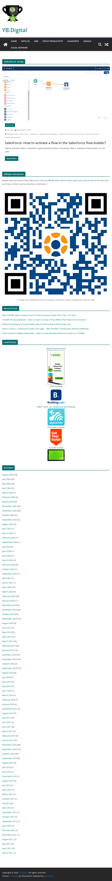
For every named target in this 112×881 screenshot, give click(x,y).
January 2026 (8, 501)
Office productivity (53, 41)
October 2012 (8, 817)
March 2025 (7, 533)
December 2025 (9, 506)
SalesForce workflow (12, 137)
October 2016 (8, 753)
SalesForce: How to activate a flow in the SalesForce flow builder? (55, 143)
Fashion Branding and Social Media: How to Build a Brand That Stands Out (36, 324)
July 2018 (6, 677)
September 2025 (9, 519)
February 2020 (8, 596)
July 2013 (6, 803)
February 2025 (8, 537)
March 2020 (7, 591)
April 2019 (6, 636)
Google (87, 41)
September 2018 (9, 668)
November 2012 (9, 812)
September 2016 (9, 758)
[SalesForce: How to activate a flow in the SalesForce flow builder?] (56, 93)
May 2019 (6, 632)
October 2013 (8, 799)
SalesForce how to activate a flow (71, 134)
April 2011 (6, 848)
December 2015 (9, 776)
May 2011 (6, 844)
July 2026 (6, 479)
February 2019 (8, 645)
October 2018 (8, 663)
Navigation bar (12, 134)
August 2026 (8, 474)
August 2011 (8, 839)
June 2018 (6, 681)
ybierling (10, 130)
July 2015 (6, 785)
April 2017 (6, 726)
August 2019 (8, 623)
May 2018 (6, 686)
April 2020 (6, 587)
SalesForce (34, 134)
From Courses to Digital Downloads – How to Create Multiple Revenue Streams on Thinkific (43, 333)
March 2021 (7, 582)
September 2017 (9, 708)
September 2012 (9, 821)
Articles (25, 41)
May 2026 (6, 483)
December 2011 (9, 835)
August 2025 (8, 524)
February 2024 (8, 564)
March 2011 (7, 853)
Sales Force (24, 134)
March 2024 (7, 560)
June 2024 (6, 551)
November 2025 (9, 510)
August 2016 (8, 762)
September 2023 (9, 573)
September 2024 (9, 542)
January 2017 (8, 740)
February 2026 (8, 497)
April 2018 (6, 690)
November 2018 (9, 659)
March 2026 (7, 492)
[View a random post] (106, 44)
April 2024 (6, 555)
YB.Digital (14, 30)
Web (36, 41)
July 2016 (6, 767)
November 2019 (9, 609)
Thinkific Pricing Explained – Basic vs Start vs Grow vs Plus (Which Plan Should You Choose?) (44, 319)
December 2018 (9, 654)
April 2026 (6, 488)
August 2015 (8, 781)
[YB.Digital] (5, 44)
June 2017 (6, 722)
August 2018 (8, 672)
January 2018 (8, 704)
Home (14, 41)
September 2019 (9, 618)
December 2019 (9, 605)
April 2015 (6, 790)
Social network (19, 47)
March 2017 (7, 731)
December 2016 (9, 744)
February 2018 (8, 699)
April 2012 (6, 826)
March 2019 (7, 641)
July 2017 (6, 717)
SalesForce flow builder (49, 134)
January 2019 (8, 650)
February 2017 (8, 735)
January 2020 (8, 600)
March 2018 (7, 695)
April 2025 (6, 528)
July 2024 (6, 546)
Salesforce (73, 41)
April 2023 (6, 578)
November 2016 (9, 749)
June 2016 (6, 771)
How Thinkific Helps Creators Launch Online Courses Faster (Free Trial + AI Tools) (39, 315)
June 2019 (6, 627)
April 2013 (6, 808)
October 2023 (8, 569)
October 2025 (8, 515)
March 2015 (7, 794)
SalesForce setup (92, 134)
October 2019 (8, 614)
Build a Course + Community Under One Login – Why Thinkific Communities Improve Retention (45, 328)
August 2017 (8, 713)
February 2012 (8, 830)
